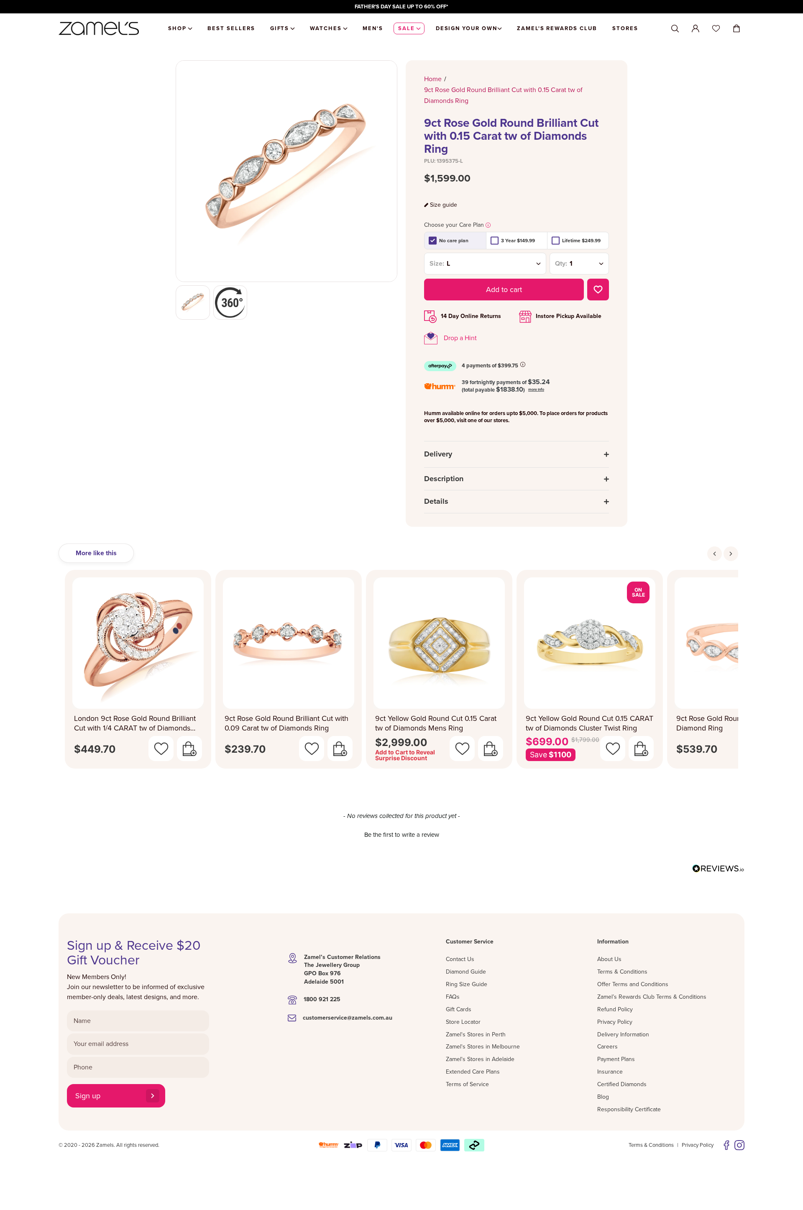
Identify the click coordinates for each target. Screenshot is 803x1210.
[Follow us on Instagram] (739, 1145)
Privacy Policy (614, 1021)
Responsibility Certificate (629, 1109)
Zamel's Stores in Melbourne (483, 1046)
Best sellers (231, 28)
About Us (609, 959)
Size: (437, 263)
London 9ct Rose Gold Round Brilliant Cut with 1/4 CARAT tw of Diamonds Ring (135, 723)
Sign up (87, 1095)
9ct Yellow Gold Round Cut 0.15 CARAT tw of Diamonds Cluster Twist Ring (589, 723)
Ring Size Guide (466, 984)
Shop (177, 28)
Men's (373, 28)
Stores (625, 28)
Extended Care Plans (473, 1071)
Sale (406, 28)
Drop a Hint (460, 338)
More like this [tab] (96, 553)
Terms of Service (467, 1084)
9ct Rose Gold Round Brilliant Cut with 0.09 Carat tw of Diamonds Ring (286, 723)
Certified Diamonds (622, 1084)
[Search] (675, 28)
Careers (607, 1046)
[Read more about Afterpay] (523, 364)
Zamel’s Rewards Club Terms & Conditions (651, 996)
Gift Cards (458, 1009)
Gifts (279, 28)
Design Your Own (466, 28)
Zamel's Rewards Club (557, 28)
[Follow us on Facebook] (726, 1145)
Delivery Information (623, 1034)
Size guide (443, 205)
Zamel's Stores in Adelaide (480, 1059)
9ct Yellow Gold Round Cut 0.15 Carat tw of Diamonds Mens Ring (435, 723)
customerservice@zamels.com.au (347, 1017)
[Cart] (736, 28)
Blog (603, 1096)
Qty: (561, 263)
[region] (401, 6)
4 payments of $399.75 (490, 365)
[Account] (695, 28)
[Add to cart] (189, 748)
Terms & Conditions (622, 971)
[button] (401, 833)
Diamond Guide (466, 971)
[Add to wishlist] (598, 289)
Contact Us (460, 959)
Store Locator (463, 1021)
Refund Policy (615, 1009)
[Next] (731, 553)
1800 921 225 (322, 999)
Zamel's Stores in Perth (476, 1034)
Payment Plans (616, 1059)
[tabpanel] (401, 671)
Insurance (610, 1071)
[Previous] (714, 553)
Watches (326, 28)
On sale (638, 592)
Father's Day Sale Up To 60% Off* (401, 6)
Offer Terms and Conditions (632, 984)
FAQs (453, 996)
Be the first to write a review (401, 834)
